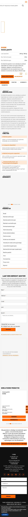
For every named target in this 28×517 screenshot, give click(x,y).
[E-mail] (27, 412)
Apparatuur (9, 502)
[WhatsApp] (27, 407)
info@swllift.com (14, 456)
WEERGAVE (14, 416)
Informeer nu (14, 420)
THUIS (3, 502)
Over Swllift (17, 502)
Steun (23, 502)
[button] (2, 16)
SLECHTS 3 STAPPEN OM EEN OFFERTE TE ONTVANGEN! (14, 444)
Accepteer (5, 514)
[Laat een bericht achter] (27, 409)
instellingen (4, 512)
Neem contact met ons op (14, 504)
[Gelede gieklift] (13, 399)
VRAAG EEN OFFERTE (7, 76)
